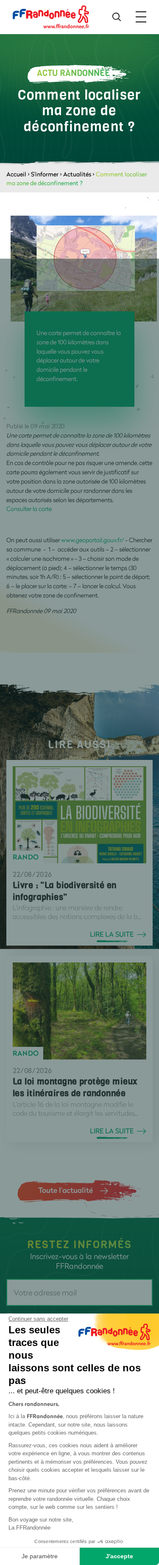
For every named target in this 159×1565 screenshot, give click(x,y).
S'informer (45, 174)
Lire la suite (112, 934)
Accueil (16, 174)
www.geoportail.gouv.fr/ (92, 540)
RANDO (26, 857)
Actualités (77, 174)
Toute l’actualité (65, 1190)
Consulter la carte (29, 509)
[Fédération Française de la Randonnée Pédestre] (51, 16)
